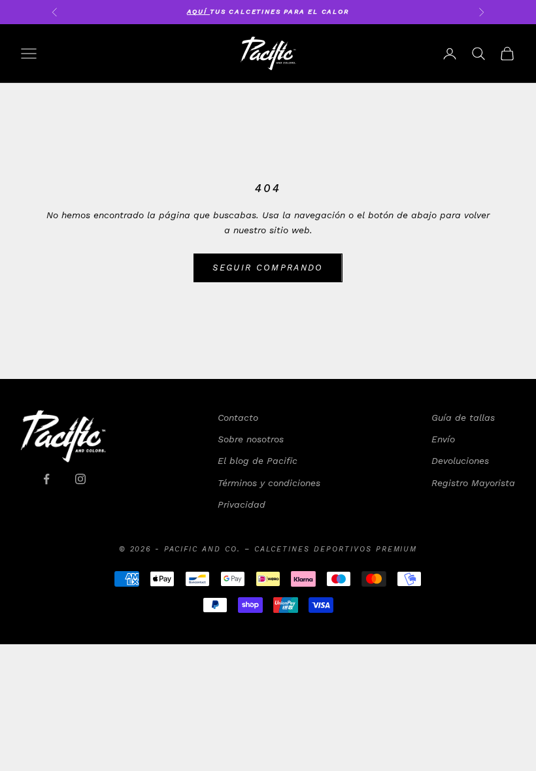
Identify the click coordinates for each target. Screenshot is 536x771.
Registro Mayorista (473, 483)
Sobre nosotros (251, 439)
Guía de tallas (463, 417)
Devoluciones (460, 460)
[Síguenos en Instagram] (80, 478)
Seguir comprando (267, 267)
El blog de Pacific (257, 460)
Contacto (238, 417)
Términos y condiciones (269, 483)
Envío (443, 439)
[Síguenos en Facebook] (46, 478)
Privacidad (241, 504)
